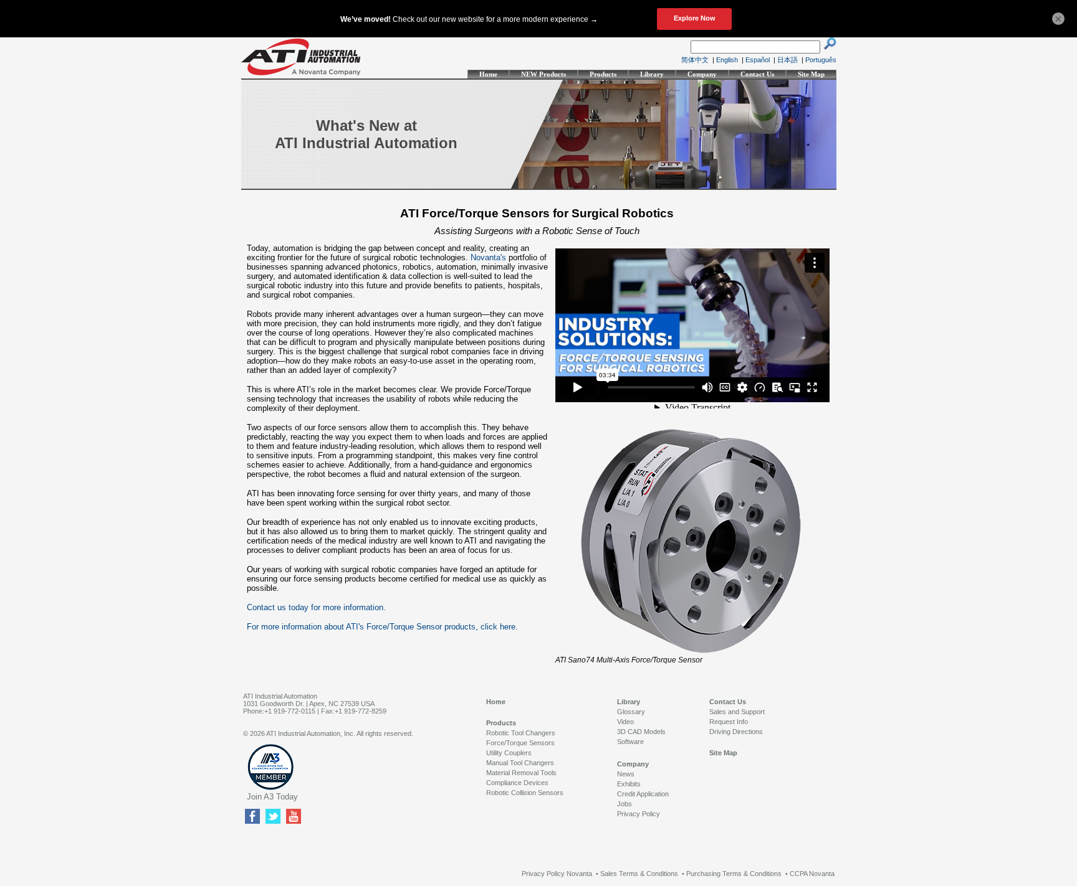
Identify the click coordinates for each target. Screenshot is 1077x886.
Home (488, 74)
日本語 (787, 60)
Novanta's (488, 257)
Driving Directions (736, 731)
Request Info (728, 721)
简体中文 (695, 60)
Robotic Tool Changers (520, 733)
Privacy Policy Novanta (557, 873)
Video (625, 721)
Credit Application (643, 794)
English (727, 60)
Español (757, 60)
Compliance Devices (517, 782)
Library (652, 74)
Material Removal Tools (521, 772)
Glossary (631, 711)
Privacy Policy (638, 814)
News (625, 774)
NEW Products (543, 74)
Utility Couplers (509, 752)
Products (603, 74)
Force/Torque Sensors (520, 743)
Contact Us (757, 74)
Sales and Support (737, 711)
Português (820, 60)
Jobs (624, 804)
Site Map (811, 74)
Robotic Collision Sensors (524, 792)
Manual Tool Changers (520, 762)
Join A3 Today (272, 796)
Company (702, 74)
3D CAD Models (641, 731)
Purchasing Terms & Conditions (734, 873)
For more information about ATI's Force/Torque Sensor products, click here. (382, 626)
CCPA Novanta (812, 873)
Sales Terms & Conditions (639, 873)
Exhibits (629, 784)
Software (630, 741)
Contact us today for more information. (316, 607)
